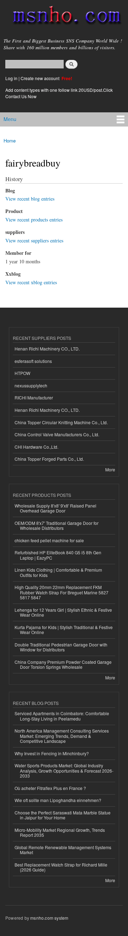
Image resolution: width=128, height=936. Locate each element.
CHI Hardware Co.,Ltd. (36, 447)
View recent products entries (34, 219)
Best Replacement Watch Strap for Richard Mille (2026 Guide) (61, 867)
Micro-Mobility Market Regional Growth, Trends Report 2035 (60, 832)
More (110, 469)
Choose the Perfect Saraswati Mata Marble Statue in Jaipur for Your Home (63, 814)
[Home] (64, 16)
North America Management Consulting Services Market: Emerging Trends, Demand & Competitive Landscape (62, 736)
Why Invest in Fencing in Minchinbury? (52, 753)
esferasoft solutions (33, 361)
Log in (11, 78)
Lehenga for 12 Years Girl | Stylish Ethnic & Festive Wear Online (63, 612)
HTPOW (22, 373)
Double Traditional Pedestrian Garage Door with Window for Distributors (61, 646)
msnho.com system (49, 918)
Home (10, 140)
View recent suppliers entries (34, 240)
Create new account (40, 78)
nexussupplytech (31, 385)
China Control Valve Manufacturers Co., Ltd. (57, 434)
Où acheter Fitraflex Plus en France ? (50, 788)
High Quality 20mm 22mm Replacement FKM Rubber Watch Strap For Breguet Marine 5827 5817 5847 (61, 592)
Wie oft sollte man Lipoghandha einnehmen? (58, 800)
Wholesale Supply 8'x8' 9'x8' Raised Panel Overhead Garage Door (55, 508)
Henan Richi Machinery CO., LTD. (47, 349)
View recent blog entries (29, 198)
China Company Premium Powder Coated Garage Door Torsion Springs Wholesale (63, 664)
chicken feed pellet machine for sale (49, 540)
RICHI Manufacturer (34, 397)
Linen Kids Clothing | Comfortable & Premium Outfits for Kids (58, 572)
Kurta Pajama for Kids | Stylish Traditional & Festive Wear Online (64, 629)
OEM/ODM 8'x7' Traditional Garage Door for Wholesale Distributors (56, 525)
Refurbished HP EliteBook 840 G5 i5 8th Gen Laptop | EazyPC (58, 554)
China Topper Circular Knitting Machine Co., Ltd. (61, 422)
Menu (10, 119)
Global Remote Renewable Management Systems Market (63, 849)
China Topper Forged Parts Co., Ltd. (49, 459)
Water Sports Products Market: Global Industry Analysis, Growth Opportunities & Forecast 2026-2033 (64, 770)
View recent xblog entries (31, 282)
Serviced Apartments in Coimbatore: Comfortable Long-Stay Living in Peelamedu (62, 715)
